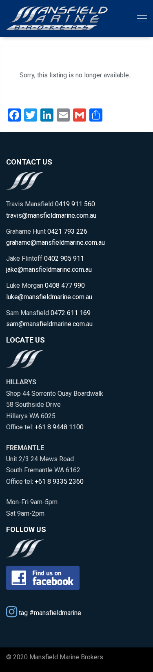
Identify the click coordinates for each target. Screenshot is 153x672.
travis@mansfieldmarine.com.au (51, 215)
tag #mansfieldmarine (49, 612)
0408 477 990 (65, 285)
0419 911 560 (75, 204)
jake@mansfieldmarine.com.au (49, 269)
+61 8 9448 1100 (59, 427)
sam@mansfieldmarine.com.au (49, 324)
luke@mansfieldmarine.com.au (49, 297)
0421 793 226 (67, 231)
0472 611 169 (71, 313)
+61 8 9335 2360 (59, 481)
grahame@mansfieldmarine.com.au (55, 242)
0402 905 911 (64, 258)
